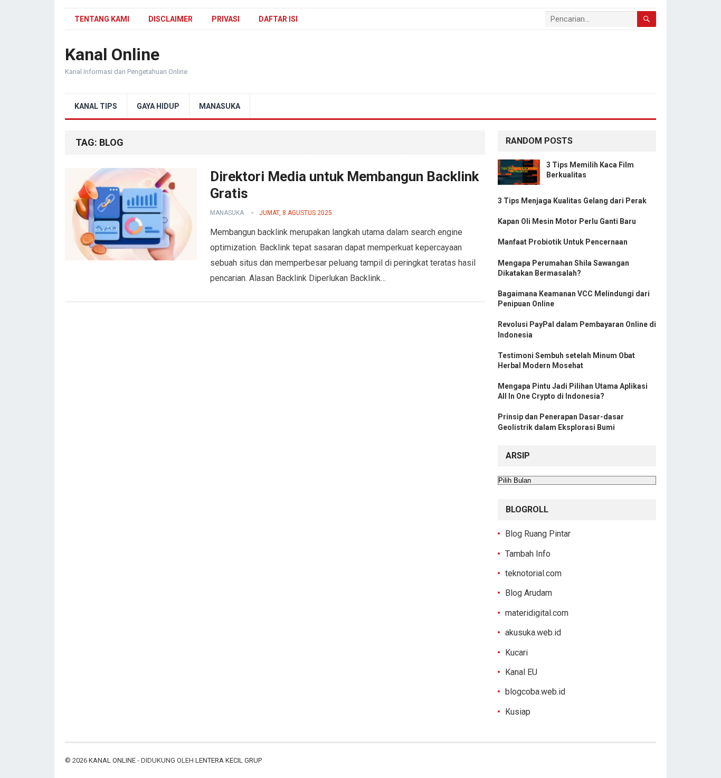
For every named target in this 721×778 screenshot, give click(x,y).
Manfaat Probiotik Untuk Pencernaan (563, 242)
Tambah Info (528, 554)
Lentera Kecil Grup (228, 760)
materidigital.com (536, 613)
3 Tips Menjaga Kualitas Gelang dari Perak (572, 200)
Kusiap (517, 712)
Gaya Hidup (158, 106)
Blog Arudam (528, 593)
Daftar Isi (278, 19)
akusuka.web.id (533, 632)
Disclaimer (170, 19)
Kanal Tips (95, 106)
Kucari (516, 653)
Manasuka (219, 106)
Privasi (226, 19)
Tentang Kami (101, 19)
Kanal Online (112, 54)
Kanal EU (521, 672)
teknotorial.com (533, 573)
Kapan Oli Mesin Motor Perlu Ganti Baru (567, 221)
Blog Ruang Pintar (538, 534)
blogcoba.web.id (535, 692)
